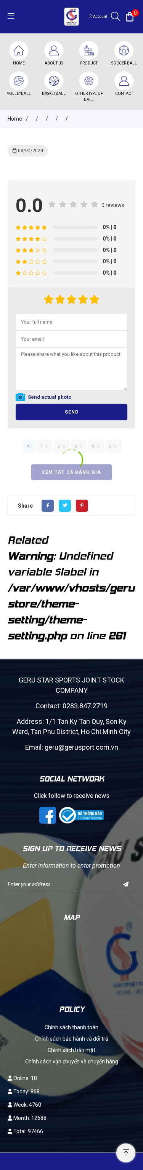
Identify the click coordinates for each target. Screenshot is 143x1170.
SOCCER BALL (124, 63)
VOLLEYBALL (19, 93)
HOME (19, 63)
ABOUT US (54, 63)
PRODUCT (89, 63)
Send (72, 412)
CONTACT (124, 93)
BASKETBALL (54, 93)
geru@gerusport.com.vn (81, 747)
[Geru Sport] (71, 16)
